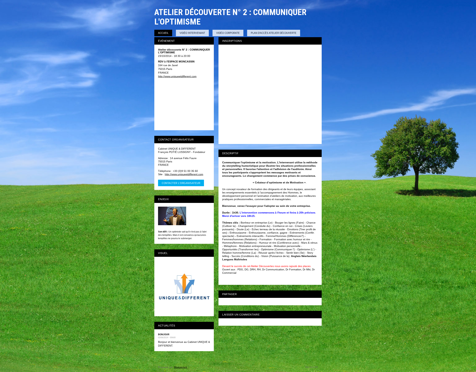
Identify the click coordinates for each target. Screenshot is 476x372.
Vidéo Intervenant (192, 33)
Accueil (163, 33)
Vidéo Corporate (228, 33)
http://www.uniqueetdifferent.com (177, 76)
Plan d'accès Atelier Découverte (273, 33)
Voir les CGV (311, 367)
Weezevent (180, 367)
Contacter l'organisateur (181, 183)
